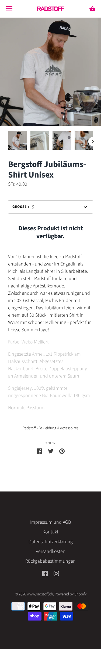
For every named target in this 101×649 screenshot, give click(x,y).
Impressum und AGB (50, 522)
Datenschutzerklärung (51, 541)
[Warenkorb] (92, 9)
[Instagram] (56, 573)
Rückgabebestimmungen (50, 561)
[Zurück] (8, 142)
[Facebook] (45, 573)
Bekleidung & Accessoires (58, 428)
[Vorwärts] (93, 142)
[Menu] (9, 10)
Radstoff (29, 428)
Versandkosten (50, 551)
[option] (17, 141)
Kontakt (50, 532)
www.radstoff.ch (40, 594)
